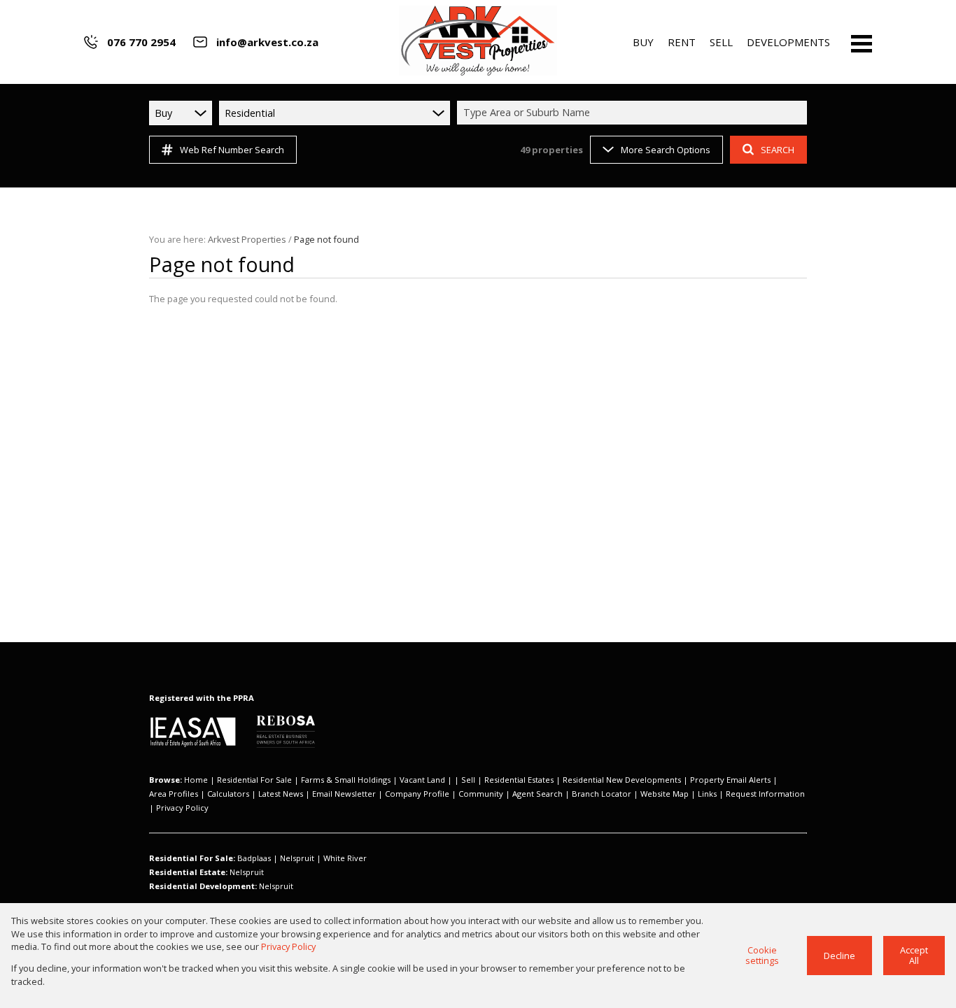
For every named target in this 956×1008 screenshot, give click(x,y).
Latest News (280, 793)
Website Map (664, 793)
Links (707, 793)
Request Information (765, 793)
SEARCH (777, 149)
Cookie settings (762, 955)
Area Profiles (173, 793)
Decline (839, 955)
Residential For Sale (254, 779)
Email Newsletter (344, 793)
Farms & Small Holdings (346, 779)
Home (196, 779)
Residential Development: (203, 886)
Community (480, 793)
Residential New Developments (622, 779)
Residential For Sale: (192, 858)
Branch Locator (601, 793)
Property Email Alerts (730, 779)
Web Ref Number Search (232, 149)
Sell (468, 779)
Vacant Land (422, 779)
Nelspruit (297, 858)
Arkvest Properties (247, 239)
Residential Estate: (188, 872)
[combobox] (634, 113)
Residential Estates (519, 779)
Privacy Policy (182, 807)
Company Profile (417, 793)
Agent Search (537, 793)
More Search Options (665, 149)
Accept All (914, 955)
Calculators (228, 793)
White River (345, 858)
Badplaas (254, 858)
